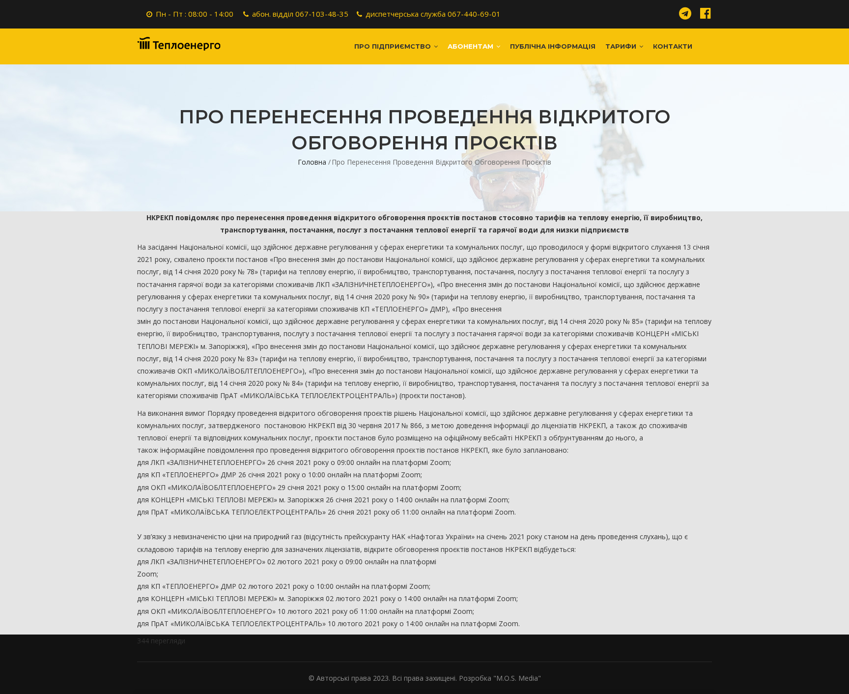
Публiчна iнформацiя (552, 46)
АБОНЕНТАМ (471, 46)
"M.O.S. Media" (517, 678)
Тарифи (621, 46)
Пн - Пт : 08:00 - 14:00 (194, 14)
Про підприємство (393, 46)
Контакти (672, 46)
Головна (312, 162)
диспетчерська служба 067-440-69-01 (433, 14)
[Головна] (179, 44)
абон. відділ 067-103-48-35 (300, 14)
